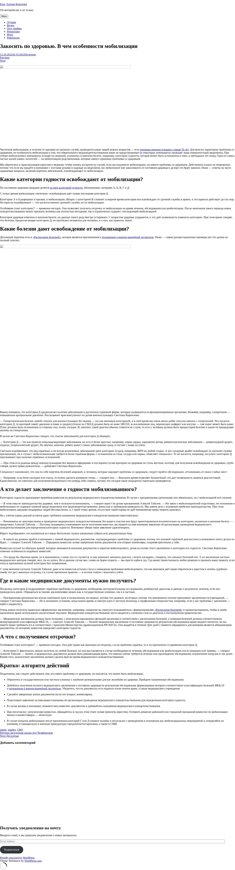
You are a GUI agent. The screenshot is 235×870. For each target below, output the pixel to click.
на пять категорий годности (66, 187)
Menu (4, 16)
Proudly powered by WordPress (17, 857)
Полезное (30, 54)
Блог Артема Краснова (13, 4)
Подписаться (11, 849)
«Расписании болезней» (47, 237)
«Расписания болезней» (168, 609)
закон (3, 729)
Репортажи (13, 31)
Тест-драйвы (14, 28)
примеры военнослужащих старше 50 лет (164, 149)
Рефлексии (13, 37)
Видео (10, 25)
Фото (10, 34)
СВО (20, 729)
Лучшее (11, 22)
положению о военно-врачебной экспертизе (128, 237)
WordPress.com (32, 860)
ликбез (12, 729)
